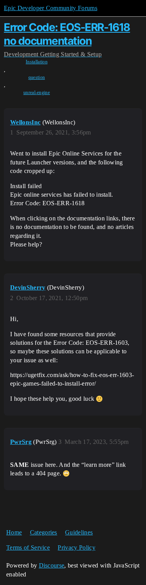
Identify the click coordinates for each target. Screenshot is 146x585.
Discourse (52, 565)
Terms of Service (28, 547)
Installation (36, 62)
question (36, 77)
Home (14, 532)
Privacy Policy (76, 547)
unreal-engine (36, 92)
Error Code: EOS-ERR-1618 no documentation (67, 34)
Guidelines (79, 532)
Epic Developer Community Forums (50, 8)
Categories (43, 532)
